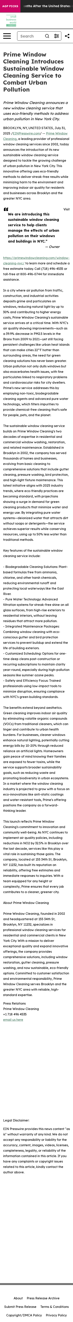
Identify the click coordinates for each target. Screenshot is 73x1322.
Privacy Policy (56, 1315)
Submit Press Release (20, 1307)
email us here (13, 1020)
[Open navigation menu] (7, 36)
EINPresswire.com (26, 133)
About (18, 1298)
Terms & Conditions (54, 1307)
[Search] (47, 36)
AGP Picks (10, 6)
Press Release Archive (43, 1298)
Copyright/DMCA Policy (24, 1315)
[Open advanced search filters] (56, 36)
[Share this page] (67, 36)
